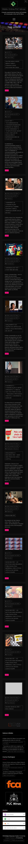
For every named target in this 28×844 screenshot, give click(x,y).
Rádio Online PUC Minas (13, 9)
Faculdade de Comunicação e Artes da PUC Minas (13, 743)
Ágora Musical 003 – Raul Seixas (13, 708)
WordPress (7, 840)
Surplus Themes (10, 838)
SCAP (8, 116)
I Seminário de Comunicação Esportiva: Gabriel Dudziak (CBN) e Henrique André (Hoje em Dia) (13, 208)
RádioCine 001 (10, 515)
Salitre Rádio (10, 57)
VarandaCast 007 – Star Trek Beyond (12, 269)
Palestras (9, 198)
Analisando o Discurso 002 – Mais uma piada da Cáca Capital (12, 456)
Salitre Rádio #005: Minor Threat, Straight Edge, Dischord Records (12, 64)
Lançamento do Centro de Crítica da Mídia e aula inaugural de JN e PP (13, 328)
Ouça (6, 90)
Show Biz (9, 558)
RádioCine (9, 511)
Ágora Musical (10, 702)
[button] (25, 1)
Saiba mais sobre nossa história (16, 751)
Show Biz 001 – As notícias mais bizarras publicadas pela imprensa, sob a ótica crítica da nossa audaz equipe (13, 664)
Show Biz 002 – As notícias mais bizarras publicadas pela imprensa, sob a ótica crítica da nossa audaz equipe (13, 615)
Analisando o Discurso (12, 449)
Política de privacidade (18, 840)
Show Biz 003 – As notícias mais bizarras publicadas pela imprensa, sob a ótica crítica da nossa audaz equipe (13, 567)
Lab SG (8, 52)
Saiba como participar (8, 775)
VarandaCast (10, 263)
